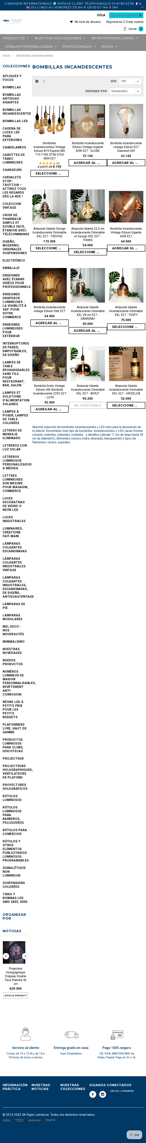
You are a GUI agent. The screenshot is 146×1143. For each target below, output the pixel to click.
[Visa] (7, 1120)
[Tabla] (37, 81)
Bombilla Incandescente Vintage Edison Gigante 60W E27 (126, 232)
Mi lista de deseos (88, 22)
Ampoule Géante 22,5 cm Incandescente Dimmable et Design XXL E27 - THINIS (88, 234)
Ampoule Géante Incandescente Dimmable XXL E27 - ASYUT (88, 389)
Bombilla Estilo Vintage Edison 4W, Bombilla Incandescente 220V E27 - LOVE (49, 391)
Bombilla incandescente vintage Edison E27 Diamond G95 (126, 147)
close (142, 7)
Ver (114, 81)
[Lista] (44, 81)
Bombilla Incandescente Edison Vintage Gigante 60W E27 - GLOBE (88, 147)
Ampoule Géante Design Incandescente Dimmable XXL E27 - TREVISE (49, 232)
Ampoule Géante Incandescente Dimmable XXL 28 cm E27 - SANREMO (88, 312)
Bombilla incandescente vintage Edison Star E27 (49, 309)
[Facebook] (92, 1094)
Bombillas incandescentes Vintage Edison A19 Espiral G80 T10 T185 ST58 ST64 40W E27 (49, 150)
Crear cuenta (134, 22)
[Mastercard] (35, 1120)
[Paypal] (50, 1120)
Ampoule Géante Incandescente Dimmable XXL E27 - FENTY (126, 311)
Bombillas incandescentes (35, 55)
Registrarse (114, 22)
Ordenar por (96, 91)
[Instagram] (102, 1094)
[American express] (19, 1120)
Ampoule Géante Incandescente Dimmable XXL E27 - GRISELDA (126, 389)
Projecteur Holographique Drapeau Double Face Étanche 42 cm (16, 976)
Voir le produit (16, 995)
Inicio (6, 55)
